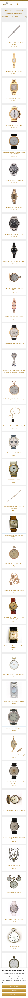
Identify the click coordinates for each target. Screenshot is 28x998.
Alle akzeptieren (14, 986)
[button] (24, 4)
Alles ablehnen (14, 994)
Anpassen (14, 990)
